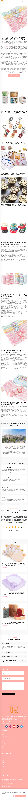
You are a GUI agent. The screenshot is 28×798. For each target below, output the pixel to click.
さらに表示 (4, 567)
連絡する (4, 771)
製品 (3, 762)
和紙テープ (4, 736)
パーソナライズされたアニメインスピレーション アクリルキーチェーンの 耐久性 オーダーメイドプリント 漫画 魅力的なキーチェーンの (14, 143)
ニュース (4, 768)
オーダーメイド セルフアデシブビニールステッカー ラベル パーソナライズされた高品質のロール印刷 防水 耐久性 (14, 112)
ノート (3, 750)
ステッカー (4, 741)
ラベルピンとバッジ (6, 743)
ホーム (3, 757)
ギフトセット (4, 747)
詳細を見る (14, 97)
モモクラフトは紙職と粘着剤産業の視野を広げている (13, 593)
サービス (4, 764)
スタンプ (4, 739)
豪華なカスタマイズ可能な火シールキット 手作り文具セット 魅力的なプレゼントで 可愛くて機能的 (14, 205)
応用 (3, 766)
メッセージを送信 (8, 694)
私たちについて (5, 760)
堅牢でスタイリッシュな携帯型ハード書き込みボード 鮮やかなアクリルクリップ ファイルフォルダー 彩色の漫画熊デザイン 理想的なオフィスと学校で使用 (14, 174)
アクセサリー (4, 745)
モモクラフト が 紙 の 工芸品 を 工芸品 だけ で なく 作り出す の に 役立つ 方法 (13, 623)
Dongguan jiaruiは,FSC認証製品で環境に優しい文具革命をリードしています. (13, 564)
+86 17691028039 (8, 783)
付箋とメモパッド (5, 734)
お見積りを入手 (14, 75)
